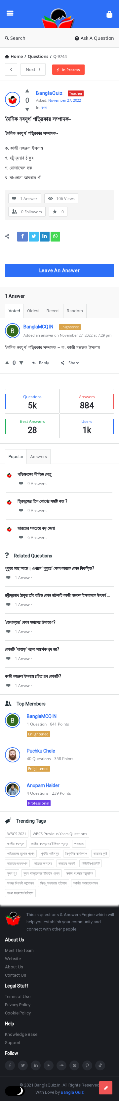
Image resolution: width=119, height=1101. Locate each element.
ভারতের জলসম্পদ (17, 863)
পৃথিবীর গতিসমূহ (50, 853)
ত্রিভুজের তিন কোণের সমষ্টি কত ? (42, 501)
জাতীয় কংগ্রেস (15, 843)
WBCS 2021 (16, 833)
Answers (38, 456)
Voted (14, 310)
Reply (44, 363)
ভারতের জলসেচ (43, 863)
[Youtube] (49, 1065)
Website (13, 958)
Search (17, 38)
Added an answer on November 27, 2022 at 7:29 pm (67, 335)
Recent (53, 310)
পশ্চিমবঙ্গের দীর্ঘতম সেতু (34, 474)
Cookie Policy (18, 1013)
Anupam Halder (43, 785)
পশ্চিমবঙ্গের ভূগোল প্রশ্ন (20, 853)
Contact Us (15, 975)
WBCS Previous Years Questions (60, 833)
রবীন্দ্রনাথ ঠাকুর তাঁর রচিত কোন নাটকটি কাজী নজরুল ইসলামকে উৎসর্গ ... (57, 595)
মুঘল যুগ (12, 873)
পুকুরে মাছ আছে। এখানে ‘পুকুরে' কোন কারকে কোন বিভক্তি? (49, 568)
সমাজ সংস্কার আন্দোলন (79, 873)
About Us (14, 966)
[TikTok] (100, 1065)
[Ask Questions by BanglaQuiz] (59, 14)
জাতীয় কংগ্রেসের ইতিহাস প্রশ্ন (49, 843)
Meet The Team (19, 950)
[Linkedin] (36, 1065)
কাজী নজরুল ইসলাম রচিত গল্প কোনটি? (33, 676)
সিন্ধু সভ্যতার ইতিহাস (53, 883)
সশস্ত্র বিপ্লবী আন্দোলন (20, 883)
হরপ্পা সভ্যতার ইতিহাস (20, 892)
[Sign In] (109, 14)
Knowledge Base (21, 1034)
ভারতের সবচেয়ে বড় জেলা (36, 528)
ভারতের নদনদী (67, 863)
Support (12, 1042)
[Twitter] (23, 1065)
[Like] (27, 90)
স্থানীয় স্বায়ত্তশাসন (85, 883)
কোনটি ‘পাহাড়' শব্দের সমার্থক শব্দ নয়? (32, 649)
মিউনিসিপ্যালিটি (90, 863)
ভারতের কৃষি (100, 853)
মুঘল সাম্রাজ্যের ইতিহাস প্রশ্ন (41, 873)
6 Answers (37, 537)
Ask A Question (97, 38)
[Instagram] (74, 1065)
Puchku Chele (41, 751)
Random (75, 310)
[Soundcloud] (61, 1065)
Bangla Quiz (72, 1092)
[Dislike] (27, 109)
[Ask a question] (105, 1087)
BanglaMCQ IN (42, 716)
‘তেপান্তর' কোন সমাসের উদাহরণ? (30, 622)
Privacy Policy (17, 1004)
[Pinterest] (87, 1065)
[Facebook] (10, 1065)
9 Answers (37, 483)
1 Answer (23, 577)
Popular (16, 456)
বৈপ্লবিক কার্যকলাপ (76, 853)
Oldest (33, 310)
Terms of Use (17, 996)
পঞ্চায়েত (79, 843)
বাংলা (44, 107)
